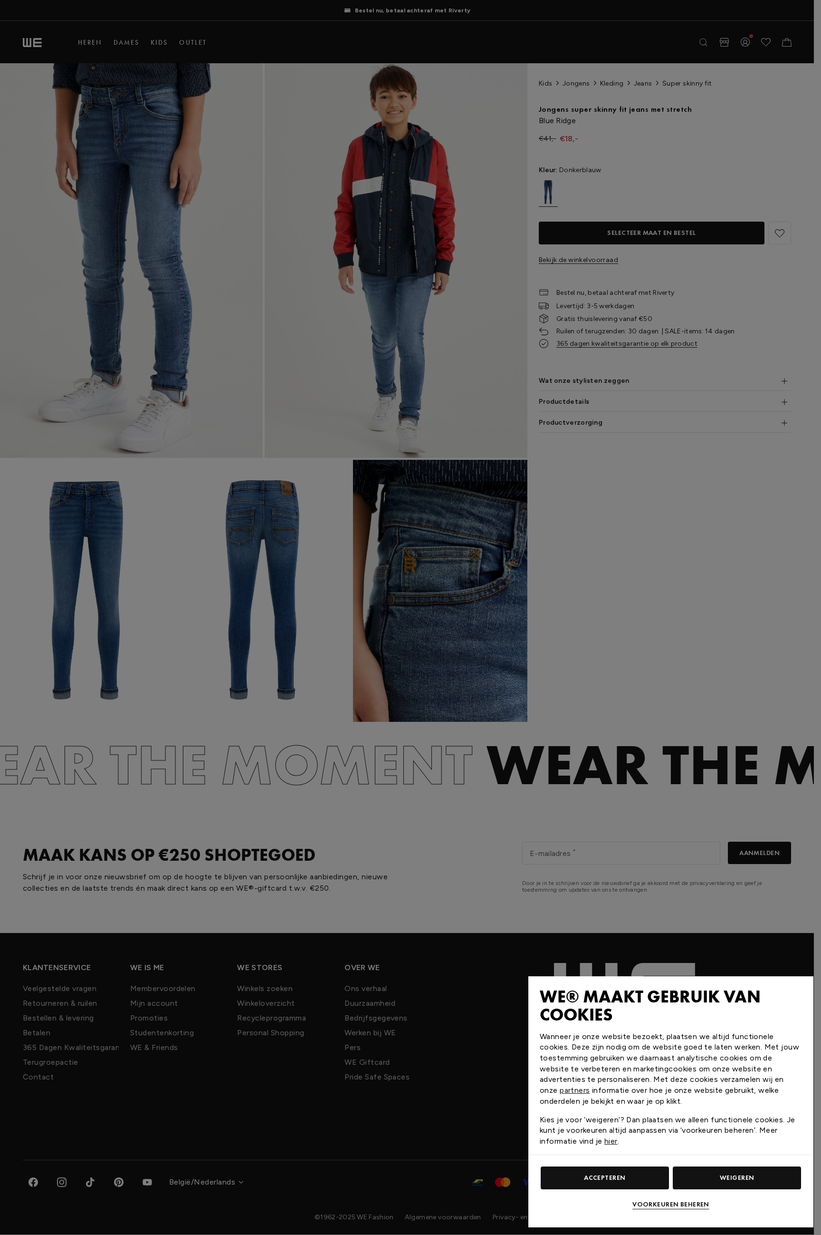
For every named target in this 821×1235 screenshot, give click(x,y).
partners (575, 1090)
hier (611, 1141)
